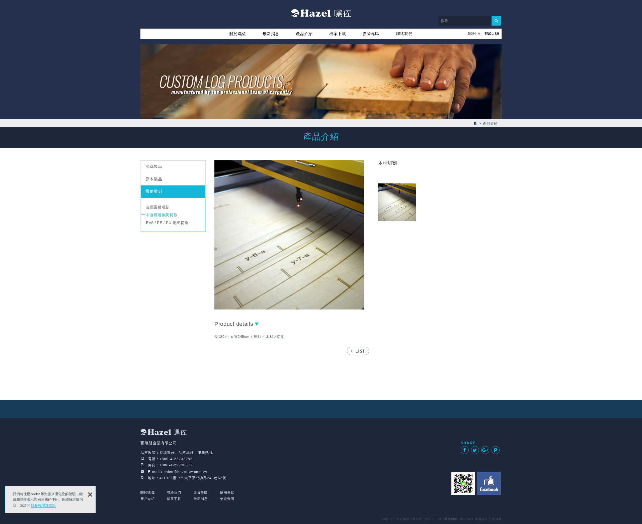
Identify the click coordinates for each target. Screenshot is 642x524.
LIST (360, 352)
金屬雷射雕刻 (158, 207)
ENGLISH (492, 34)
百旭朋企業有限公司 (321, 13)
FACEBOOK (489, 483)
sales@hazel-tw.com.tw (185, 472)
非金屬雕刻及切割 (162, 215)
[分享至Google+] (485, 450)
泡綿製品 (153, 166)
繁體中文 (474, 34)
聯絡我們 (404, 34)
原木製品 (153, 179)
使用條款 (227, 492)
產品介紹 (304, 34)
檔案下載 (337, 34)
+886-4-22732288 (176, 459)
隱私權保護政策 (43, 505)
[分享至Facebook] (465, 450)
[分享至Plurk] (496, 450)
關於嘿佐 (237, 34)
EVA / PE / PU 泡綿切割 (167, 223)
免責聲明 (227, 499)
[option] (289, 234)
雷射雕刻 (153, 191)
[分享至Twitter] (475, 450)
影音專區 (371, 34)
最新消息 (271, 34)
